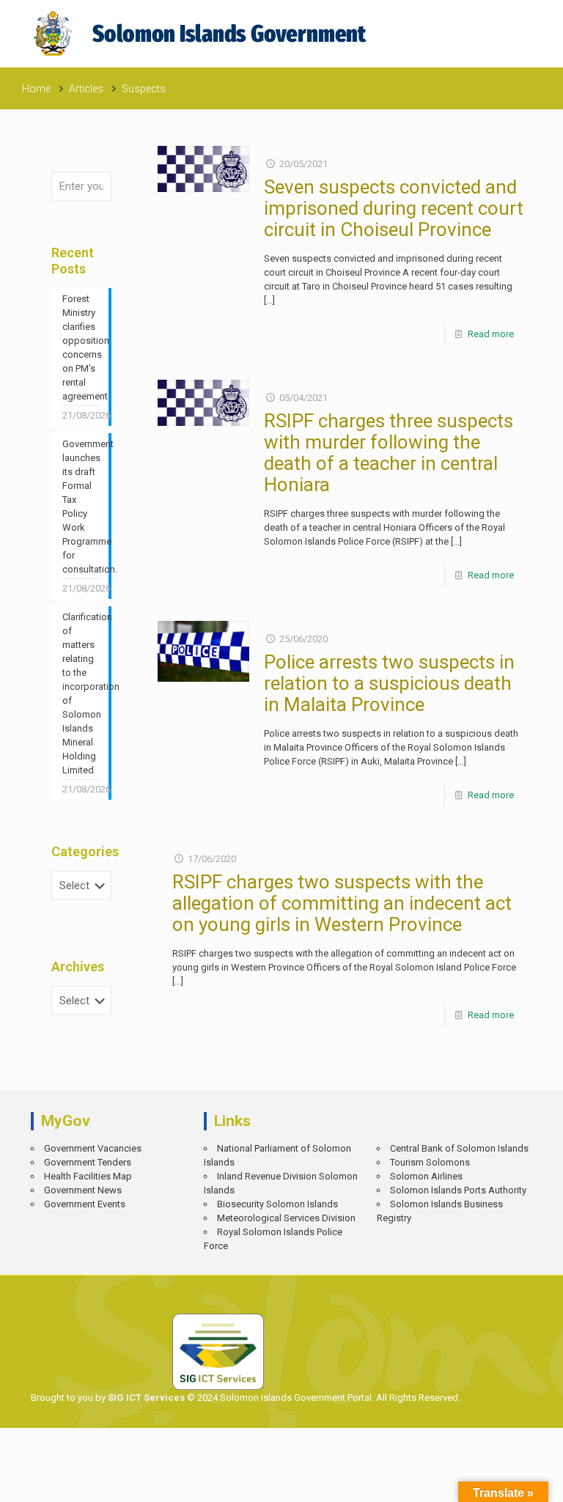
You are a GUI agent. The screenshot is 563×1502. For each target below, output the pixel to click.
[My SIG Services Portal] (202, 33)
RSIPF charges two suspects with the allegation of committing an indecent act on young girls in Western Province (342, 903)
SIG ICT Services (145, 1397)
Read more (491, 333)
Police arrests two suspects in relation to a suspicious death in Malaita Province (389, 683)
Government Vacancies (92, 1148)
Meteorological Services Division (286, 1217)
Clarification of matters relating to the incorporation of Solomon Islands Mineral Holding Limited (81, 693)
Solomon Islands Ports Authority (458, 1190)
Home (36, 89)
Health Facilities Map (88, 1176)
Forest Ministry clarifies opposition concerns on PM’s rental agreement (81, 347)
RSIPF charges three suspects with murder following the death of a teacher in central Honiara (388, 453)
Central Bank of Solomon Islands (459, 1148)
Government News (83, 1190)
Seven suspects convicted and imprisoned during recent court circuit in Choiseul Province (393, 208)
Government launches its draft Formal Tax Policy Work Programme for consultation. (81, 506)
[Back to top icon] (501, 1480)
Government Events (84, 1204)
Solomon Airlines (426, 1176)
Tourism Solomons (430, 1162)
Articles (86, 89)
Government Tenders (87, 1162)
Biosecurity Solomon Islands (277, 1204)
